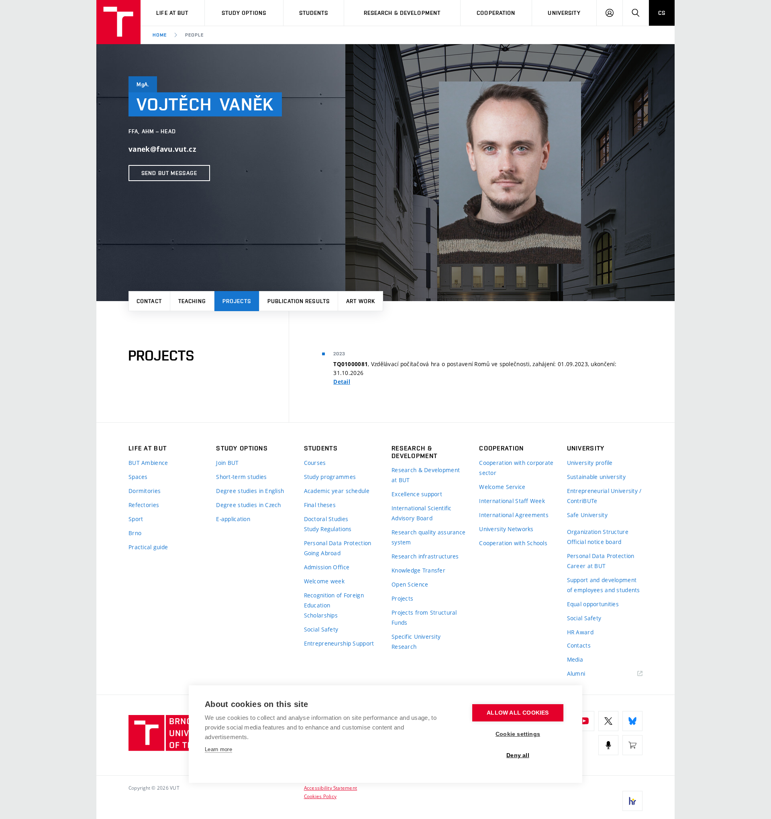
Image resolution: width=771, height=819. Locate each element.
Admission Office (326, 567)
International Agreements (514, 515)
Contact (149, 301)
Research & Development (402, 13)
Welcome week (324, 581)
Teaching (192, 301)
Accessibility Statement (330, 787)
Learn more (218, 749)
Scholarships (321, 615)
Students (313, 13)
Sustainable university (596, 477)
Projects (236, 301)
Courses (315, 463)
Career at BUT (586, 566)
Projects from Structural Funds (424, 617)
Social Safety (321, 629)
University (564, 13)
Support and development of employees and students (603, 585)
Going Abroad (322, 553)
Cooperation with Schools (513, 543)
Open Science (410, 584)
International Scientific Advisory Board (422, 513)
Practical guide (148, 547)
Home (160, 35)
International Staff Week (512, 501)
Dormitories (144, 491)
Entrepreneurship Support (339, 643)
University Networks (506, 529)
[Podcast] (608, 745)
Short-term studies (241, 477)
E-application (233, 519)
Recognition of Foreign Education (334, 600)
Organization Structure (597, 532)
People (194, 35)
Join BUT (227, 463)
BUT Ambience (148, 463)
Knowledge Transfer (418, 570)
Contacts (579, 645)
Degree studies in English (250, 491)
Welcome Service (502, 487)
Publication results (298, 301)
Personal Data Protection (337, 543)
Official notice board (594, 542)
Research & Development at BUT (426, 475)
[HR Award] (632, 801)
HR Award (580, 632)
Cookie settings (518, 734)
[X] (608, 721)
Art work (360, 301)
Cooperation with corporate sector (516, 468)
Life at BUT (172, 13)
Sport (135, 519)
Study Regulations (328, 529)
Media (575, 659)
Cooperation (496, 13)
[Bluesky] (632, 721)
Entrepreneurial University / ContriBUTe (604, 496)
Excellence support (417, 494)
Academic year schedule (336, 491)
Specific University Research (416, 641)
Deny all (517, 755)
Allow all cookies (518, 713)
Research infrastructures (425, 556)
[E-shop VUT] (632, 745)
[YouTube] (584, 721)
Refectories (143, 505)
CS (661, 13)
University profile (590, 463)
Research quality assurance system (428, 537)
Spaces (138, 477)
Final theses (320, 505)
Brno (134, 533)
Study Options (244, 13)
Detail (341, 381)
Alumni (576, 673)
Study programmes (330, 477)
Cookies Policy (320, 796)
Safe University (587, 515)
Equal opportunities (593, 604)
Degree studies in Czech (248, 505)
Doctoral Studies (326, 519)
